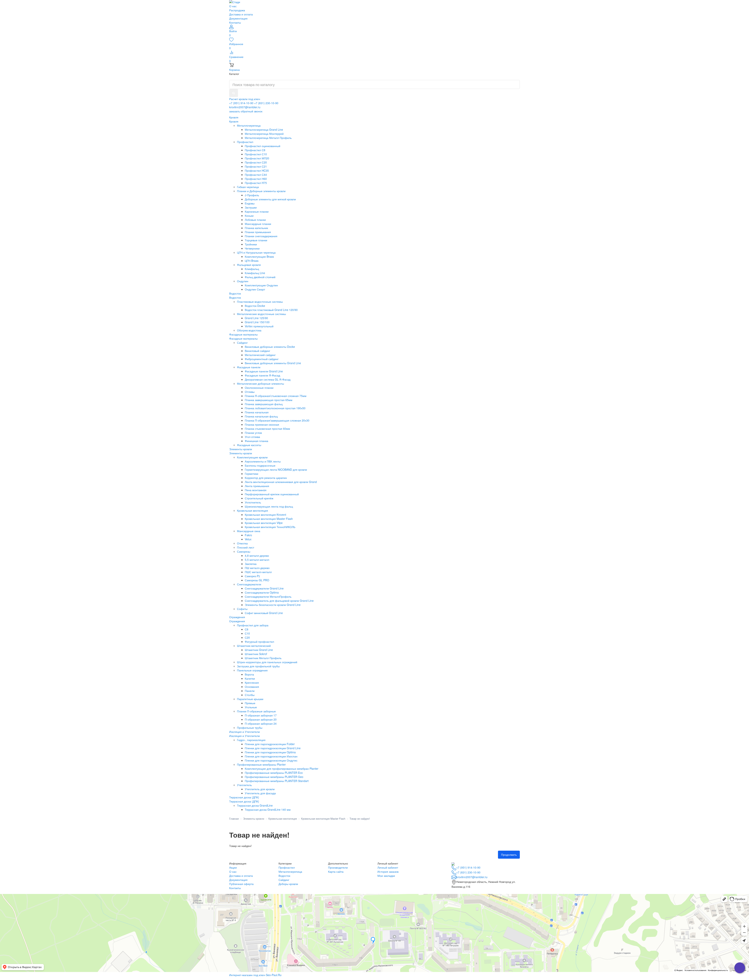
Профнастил (287, 867)
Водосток (235, 297)
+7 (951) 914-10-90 (241, 103)
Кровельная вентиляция (282, 818)
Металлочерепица (290, 871)
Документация (238, 18)
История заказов (387, 871)
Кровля (233, 121)
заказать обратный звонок (245, 111)
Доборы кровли (288, 884)
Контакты (235, 22)
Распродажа (237, 10)
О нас (233, 6)
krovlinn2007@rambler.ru (244, 107)
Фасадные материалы (243, 338)
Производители (338, 867)
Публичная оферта (241, 884)
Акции (233, 867)
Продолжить (509, 855)
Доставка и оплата (241, 14)
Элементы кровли (240, 453)
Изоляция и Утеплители (244, 736)
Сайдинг (284, 880)
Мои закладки (386, 876)
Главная (234, 818)
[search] (233, 93)
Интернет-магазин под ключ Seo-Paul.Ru (255, 975)
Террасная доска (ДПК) (244, 801)
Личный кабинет (387, 867)
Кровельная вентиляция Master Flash (323, 818)
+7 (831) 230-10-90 (266, 103)
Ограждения (237, 621)
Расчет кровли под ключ (244, 99)
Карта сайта (335, 871)
